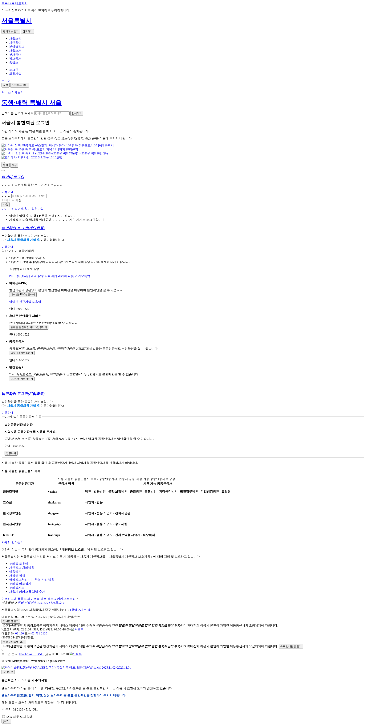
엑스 (43, 598)
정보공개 (15, 58)
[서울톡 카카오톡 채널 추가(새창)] (77, 629)
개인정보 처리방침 (21, 567)
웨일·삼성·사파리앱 (44, 276)
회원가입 (15, 73)
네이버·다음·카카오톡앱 (74, 276)
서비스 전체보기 (13, 92)
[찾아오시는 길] (80, 609)
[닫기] (6, 721)
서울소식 (15, 38)
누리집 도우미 (18, 563)
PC (11, 276)
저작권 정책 (17, 575)
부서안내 (15, 54)
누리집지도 (16, 587)
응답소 (13, 62)
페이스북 (33, 598)
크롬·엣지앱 (22, 276)
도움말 (36, 301)
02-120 (19, 633)
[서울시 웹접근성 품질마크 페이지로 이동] (66, 667)
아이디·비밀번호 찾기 (16, 208)
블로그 (51, 598)
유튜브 (22, 598)
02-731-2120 (39, 633)
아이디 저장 (13, 200)
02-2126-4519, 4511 (31, 654)
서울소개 (15, 50)
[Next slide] (3, 170)
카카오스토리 (66, 598)
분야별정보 (16, 46)
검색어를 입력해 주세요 (18, 113)
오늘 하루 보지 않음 (19, 716)
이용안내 (8, 191)
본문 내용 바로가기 (14, 3)
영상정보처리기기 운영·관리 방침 (31, 579)
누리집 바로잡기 (20, 583)
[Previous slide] (3, 162)
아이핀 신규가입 (20, 301)
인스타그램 (9, 598)
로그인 (13, 69)
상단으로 (8, 671)
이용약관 (15, 571)
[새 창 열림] (58, 145)
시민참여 (15, 42)
